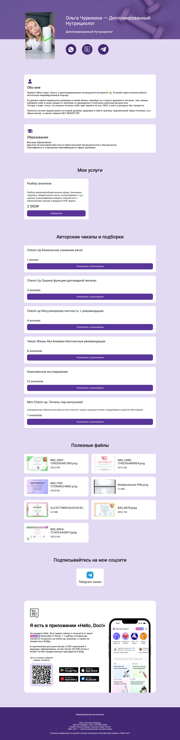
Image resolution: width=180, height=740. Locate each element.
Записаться (56, 213)
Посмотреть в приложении (90, 266)
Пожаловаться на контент (90, 714)
